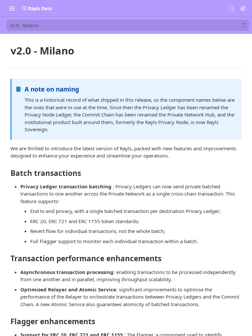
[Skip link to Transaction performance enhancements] (6, 258)
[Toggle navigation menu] (12, 8)
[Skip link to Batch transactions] (6, 173)
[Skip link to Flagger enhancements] (6, 321)
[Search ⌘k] (231, 8)
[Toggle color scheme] (243, 8)
